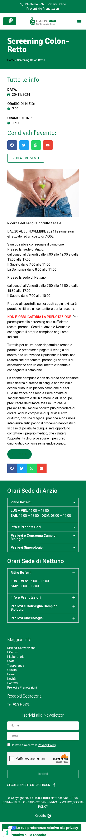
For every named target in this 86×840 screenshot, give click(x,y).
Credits (40, 816)
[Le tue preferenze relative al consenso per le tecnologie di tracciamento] (7, 833)
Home (11, 60)
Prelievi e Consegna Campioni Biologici (34, 537)
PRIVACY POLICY (60, 802)
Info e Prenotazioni (26, 527)
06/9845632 (21, 704)
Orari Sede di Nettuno (35, 561)
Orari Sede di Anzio (32, 490)
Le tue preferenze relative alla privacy (47, 828)
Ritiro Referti (21, 502)
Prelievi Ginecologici (27, 547)
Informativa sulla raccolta (25, 835)
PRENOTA (19, 454)
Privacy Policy (47, 745)
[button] (79, 21)
